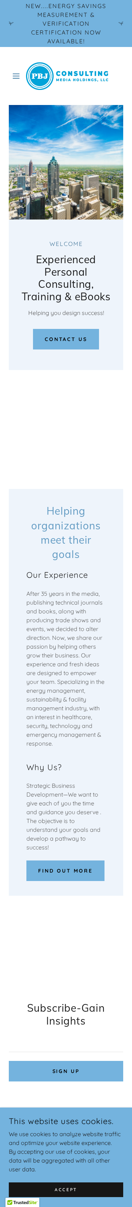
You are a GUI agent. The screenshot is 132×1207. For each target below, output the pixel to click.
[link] (66, 76)
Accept (66, 1189)
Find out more (65, 870)
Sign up (66, 1071)
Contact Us (66, 339)
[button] (17, 76)
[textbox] (66, 1042)
